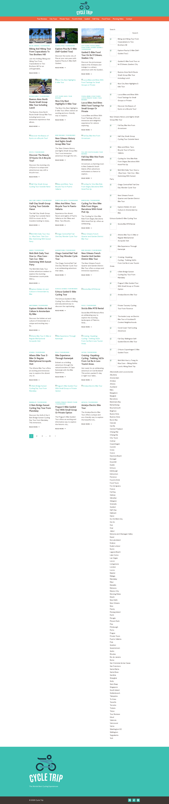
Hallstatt (113, 513)
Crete (112, 450)
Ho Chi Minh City (116, 519)
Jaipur (112, 531)
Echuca (58, 289)
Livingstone (114, 564)
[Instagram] (138, 800)
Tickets (112, 708)
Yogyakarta (114, 735)
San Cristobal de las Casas (120, 663)
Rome (112, 660)
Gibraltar (113, 498)
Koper (112, 537)
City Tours (53, 19)
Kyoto (31, 152)
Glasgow (113, 501)
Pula (57, 352)
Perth (112, 615)
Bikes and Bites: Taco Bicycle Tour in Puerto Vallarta (65, 206)
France (112, 489)
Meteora (113, 588)
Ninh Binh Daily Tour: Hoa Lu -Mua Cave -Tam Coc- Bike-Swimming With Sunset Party (40, 259)
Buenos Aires (34, 96)
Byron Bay (114, 420)
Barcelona (85, 200)
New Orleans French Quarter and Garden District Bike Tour (90, 256)
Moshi (112, 597)
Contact (129, 19)
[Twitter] (134, 800)
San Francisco (115, 666)
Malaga (112, 576)
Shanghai (113, 678)
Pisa (62, 46)
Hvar (111, 528)
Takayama (114, 696)
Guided (87, 19)
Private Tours (65, 19)
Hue (111, 525)
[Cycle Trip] (84, 8)
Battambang (114, 405)
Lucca (83, 98)
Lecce (112, 561)
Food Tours (106, 19)
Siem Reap (114, 684)
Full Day (84, 152)
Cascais (113, 423)
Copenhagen (115, 444)
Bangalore (114, 393)
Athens (31, 352)
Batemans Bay (115, 402)
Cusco (112, 453)
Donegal (113, 459)
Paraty (112, 609)
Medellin (113, 585)
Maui (111, 582)
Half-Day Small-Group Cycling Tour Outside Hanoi (39, 206)
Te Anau (113, 699)
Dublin (112, 465)
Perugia (112, 618)
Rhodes (113, 654)
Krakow (112, 543)
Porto (112, 630)
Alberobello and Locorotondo (121, 372)
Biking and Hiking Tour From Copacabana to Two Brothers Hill (40, 51)
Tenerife (113, 702)
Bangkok (113, 396)
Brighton (113, 411)
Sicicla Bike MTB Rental (92, 308)
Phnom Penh (115, 621)
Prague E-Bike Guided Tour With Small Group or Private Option (66, 410)
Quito (112, 651)
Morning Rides (118, 19)
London (113, 567)
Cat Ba (83, 352)
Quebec (99, 47)
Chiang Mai (114, 432)
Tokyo (112, 711)
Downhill (113, 462)
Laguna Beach (115, 552)
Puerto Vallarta (61, 200)
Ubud (112, 717)
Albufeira (113, 375)
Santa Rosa (114, 672)
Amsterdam (33, 305)
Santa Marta (114, 669)
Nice (65, 96)
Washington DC (116, 729)
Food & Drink (77, 19)
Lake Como (114, 555)
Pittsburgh (114, 627)
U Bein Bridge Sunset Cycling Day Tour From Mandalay (40, 408)
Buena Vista (114, 414)
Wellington (114, 732)
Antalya (84, 402)
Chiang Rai (114, 435)
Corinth (113, 447)
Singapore (114, 687)
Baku (111, 390)
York (111, 738)
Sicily (83, 305)
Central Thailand (116, 429)
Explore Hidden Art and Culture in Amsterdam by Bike (40, 311)
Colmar (112, 441)
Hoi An (112, 522)
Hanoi (39, 200)
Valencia (113, 720)
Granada (113, 504)
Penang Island (115, 612)
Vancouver (114, 723)
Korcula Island (115, 540)
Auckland (113, 387)
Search (112, 29)
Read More (34, 73)
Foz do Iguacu (115, 486)
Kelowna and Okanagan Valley (121, 534)
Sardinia (113, 675)
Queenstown (60, 250)
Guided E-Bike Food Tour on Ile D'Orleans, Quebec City (91, 55)
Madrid (112, 573)
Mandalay (32, 402)
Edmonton (114, 474)
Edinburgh (114, 471)
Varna (112, 726)
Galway (113, 495)
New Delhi (113, 600)
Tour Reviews (42, 19)
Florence (113, 477)
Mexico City (114, 591)
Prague (63, 402)
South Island (93, 152)
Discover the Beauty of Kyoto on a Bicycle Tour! (40, 158)
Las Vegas (114, 558)
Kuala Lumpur (115, 546)
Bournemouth (115, 408)
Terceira (113, 705)
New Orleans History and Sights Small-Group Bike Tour (65, 141)
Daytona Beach (116, 456)
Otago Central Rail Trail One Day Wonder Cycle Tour (66, 256)
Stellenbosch (115, 693)
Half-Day (95, 19)
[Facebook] (129, 800)
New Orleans (60, 135)
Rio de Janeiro (34, 46)
